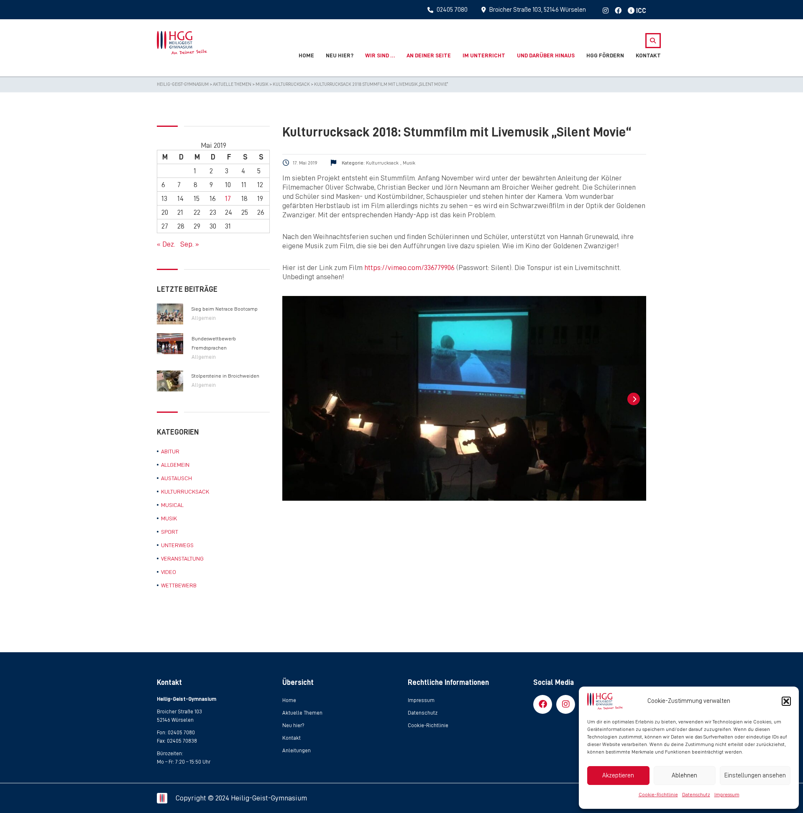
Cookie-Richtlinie (658, 794)
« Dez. (166, 244)
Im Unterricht (484, 55)
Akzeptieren (618, 775)
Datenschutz (696, 794)
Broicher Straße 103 (179, 711)
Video (168, 571)
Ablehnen (684, 775)
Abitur (170, 451)
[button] (786, 701)
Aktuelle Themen (302, 712)
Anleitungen (296, 750)
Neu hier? (339, 55)
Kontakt (648, 55)
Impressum (726, 794)
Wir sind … (380, 55)
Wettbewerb (179, 585)
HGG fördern (605, 55)
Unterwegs (177, 545)
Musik (169, 518)
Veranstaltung (182, 558)
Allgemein (204, 318)
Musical (172, 504)
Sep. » (189, 244)
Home (306, 55)
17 (228, 198)
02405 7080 (181, 732)
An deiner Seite (429, 55)
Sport (169, 531)
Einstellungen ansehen (755, 775)
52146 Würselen (175, 720)
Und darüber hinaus (546, 55)
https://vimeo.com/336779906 (409, 267)
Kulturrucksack (185, 491)
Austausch (176, 478)
